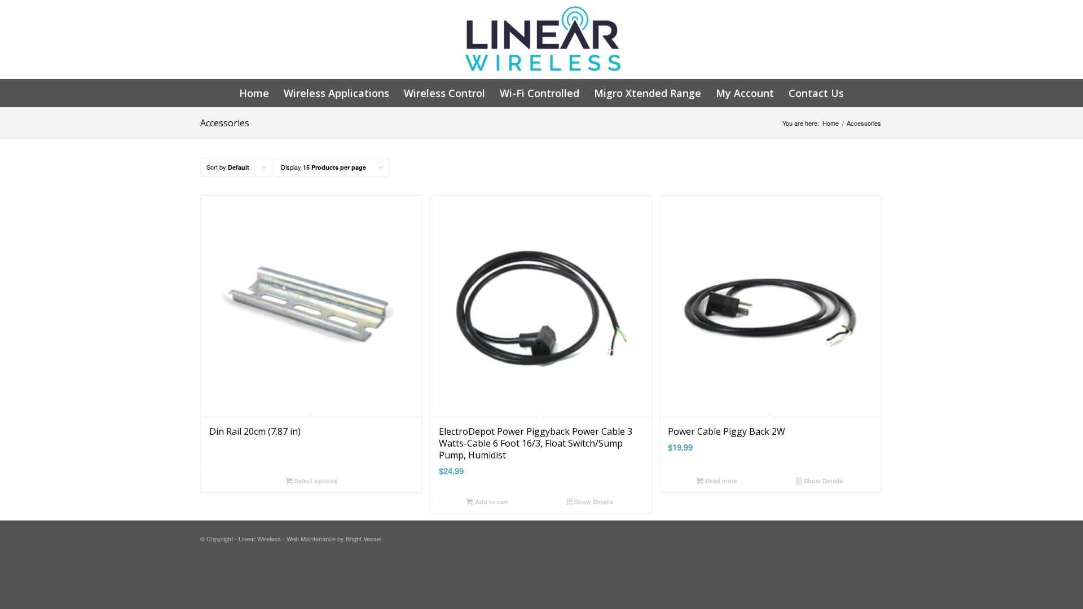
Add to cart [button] (490, 501)
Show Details (593, 501)
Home (830, 123)
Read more (720, 480)
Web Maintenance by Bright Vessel (334, 538)
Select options (315, 480)
